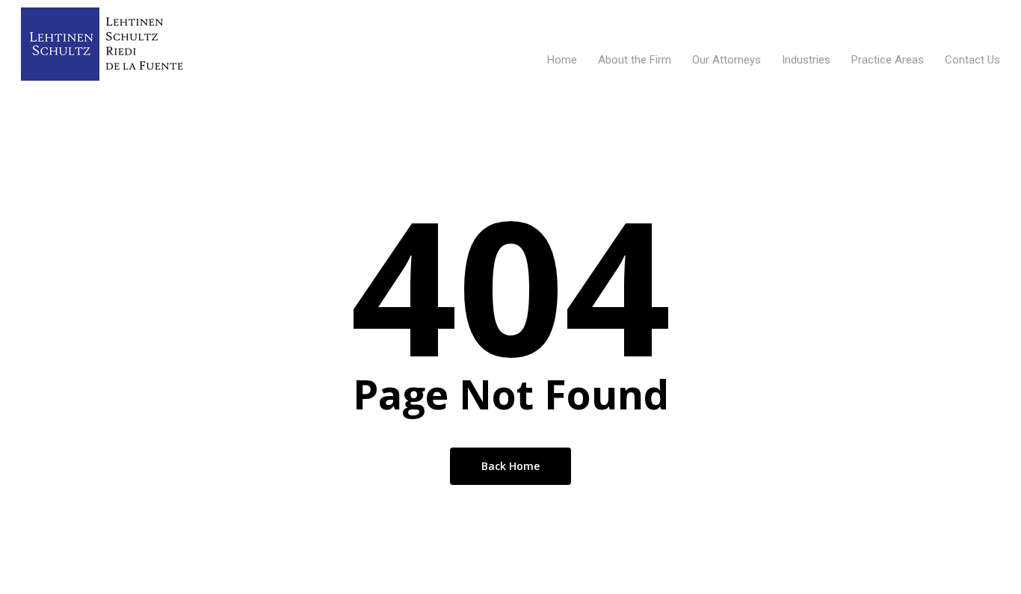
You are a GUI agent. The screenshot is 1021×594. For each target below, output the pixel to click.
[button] (992, 8)
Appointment (432, 59)
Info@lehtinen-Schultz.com (935, 15)
